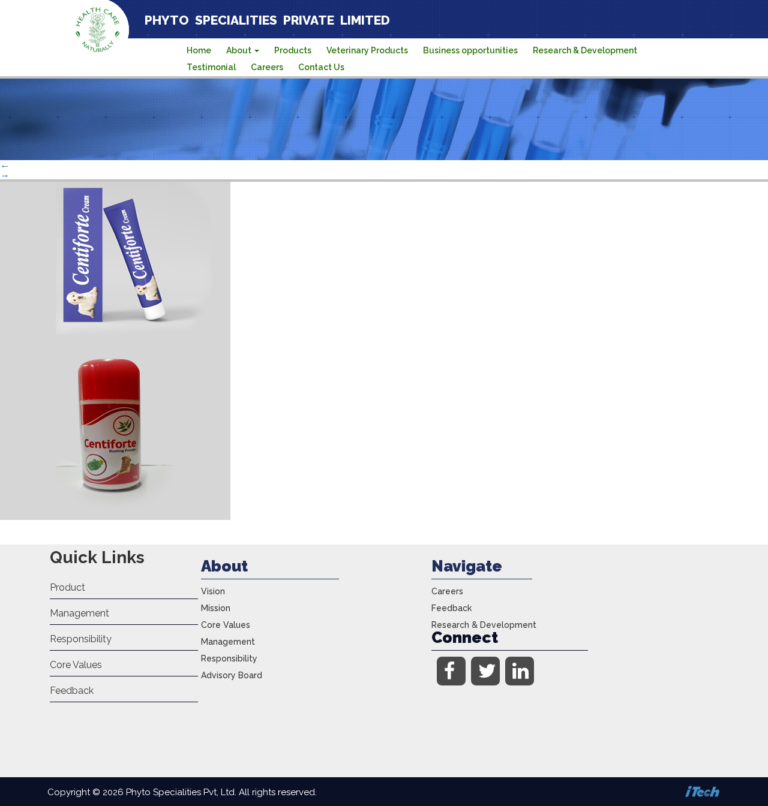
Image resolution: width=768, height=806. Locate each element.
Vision (213, 591)
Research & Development (585, 50)
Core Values (76, 664)
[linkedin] (519, 671)
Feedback (72, 690)
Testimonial (211, 67)
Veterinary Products (367, 50)
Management (79, 613)
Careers (267, 67)
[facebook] (451, 671)
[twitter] (485, 671)
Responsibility (81, 639)
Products (292, 50)
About (239, 50)
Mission (215, 608)
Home (199, 50)
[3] (115, 517)
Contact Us (321, 67)
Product (67, 587)
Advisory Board (231, 675)
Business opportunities (470, 50)
